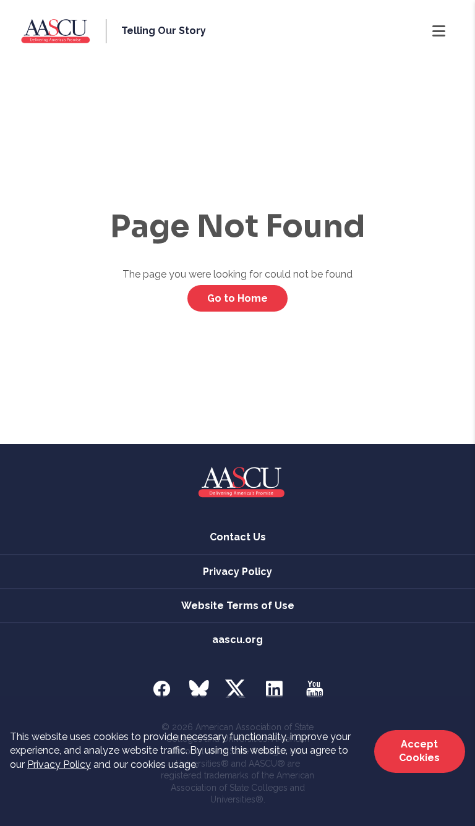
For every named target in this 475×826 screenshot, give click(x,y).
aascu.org (237, 639)
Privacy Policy (59, 764)
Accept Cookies (419, 751)
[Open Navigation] (438, 31)
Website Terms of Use (237, 605)
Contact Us (238, 537)
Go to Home (237, 298)
